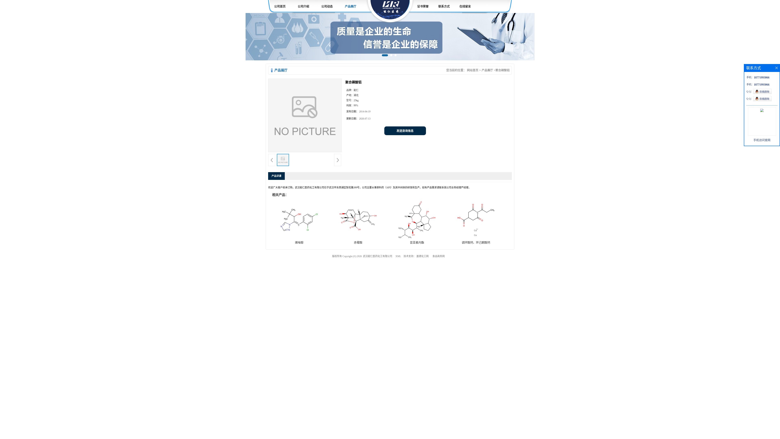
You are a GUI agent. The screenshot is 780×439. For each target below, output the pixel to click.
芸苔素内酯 (417, 242)
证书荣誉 (423, 6)
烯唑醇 (299, 242)
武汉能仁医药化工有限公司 (377, 256)
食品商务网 (438, 256)
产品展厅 (350, 6)
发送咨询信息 (405, 130)
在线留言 (465, 6)
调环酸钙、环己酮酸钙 (476, 242)
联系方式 (444, 6)
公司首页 (280, 6)
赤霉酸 (358, 242)
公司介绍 (303, 6)
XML (398, 256)
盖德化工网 (422, 256)
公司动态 (327, 6)
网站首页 (472, 70)
